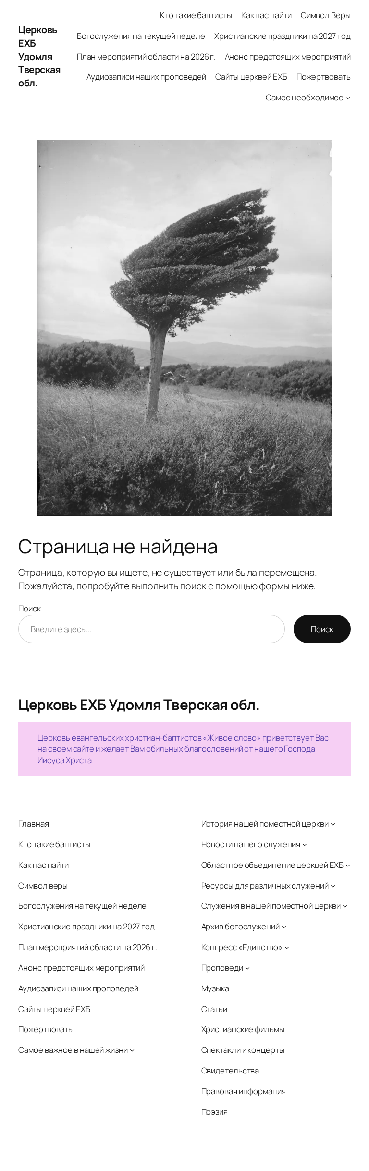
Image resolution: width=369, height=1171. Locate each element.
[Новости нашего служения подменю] (304, 844)
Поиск (29, 608)
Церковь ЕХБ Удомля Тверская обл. (39, 56)
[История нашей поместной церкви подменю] (333, 823)
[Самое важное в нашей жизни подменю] (132, 1050)
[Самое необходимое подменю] (347, 97)
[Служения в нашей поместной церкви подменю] (345, 905)
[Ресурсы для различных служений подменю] (333, 885)
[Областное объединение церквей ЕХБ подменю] (347, 865)
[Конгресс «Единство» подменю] (286, 947)
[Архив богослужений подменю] (284, 926)
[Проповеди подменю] (247, 967)
